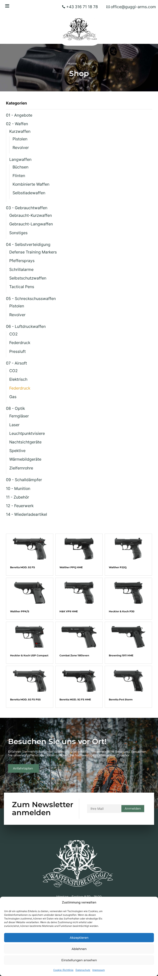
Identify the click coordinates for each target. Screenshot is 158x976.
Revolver (21, 147)
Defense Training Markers (33, 252)
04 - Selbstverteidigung (28, 244)
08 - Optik (15, 408)
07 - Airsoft (16, 363)
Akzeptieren (79, 938)
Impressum (98, 969)
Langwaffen (20, 159)
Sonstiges (18, 232)
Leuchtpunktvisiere (27, 433)
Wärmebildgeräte (25, 459)
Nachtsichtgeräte (25, 442)
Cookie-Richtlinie (63, 969)
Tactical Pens (21, 286)
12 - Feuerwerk (20, 505)
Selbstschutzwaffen (27, 278)
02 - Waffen (17, 123)
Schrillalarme (21, 269)
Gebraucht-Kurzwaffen (30, 215)
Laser (14, 424)
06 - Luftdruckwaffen (26, 326)
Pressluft (17, 351)
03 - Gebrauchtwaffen (26, 207)
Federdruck (19, 342)
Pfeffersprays (22, 260)
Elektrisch (18, 379)
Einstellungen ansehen (79, 960)
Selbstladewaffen (29, 192)
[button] (7, 5)
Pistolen (20, 138)
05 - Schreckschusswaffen (31, 298)
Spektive (17, 450)
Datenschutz (83, 969)
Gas (12, 396)
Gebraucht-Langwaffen (31, 224)
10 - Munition (18, 488)
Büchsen (20, 167)
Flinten (19, 175)
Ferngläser (19, 416)
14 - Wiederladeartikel (26, 514)
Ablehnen (79, 949)
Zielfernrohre (21, 468)
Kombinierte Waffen (31, 184)
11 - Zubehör (17, 497)
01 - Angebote (19, 115)
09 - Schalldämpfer (24, 479)
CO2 (13, 334)
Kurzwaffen (19, 131)
